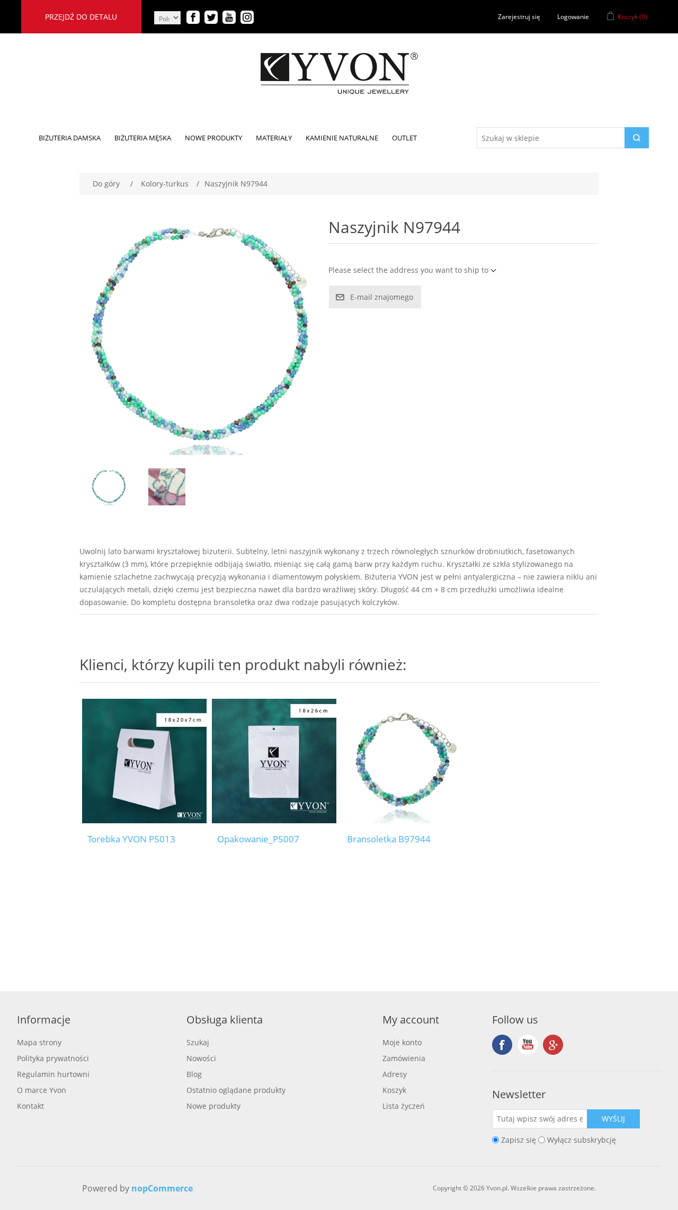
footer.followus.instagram (553, 1045)
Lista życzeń (403, 1106)
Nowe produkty (213, 1106)
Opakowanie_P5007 (258, 839)
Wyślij (613, 1119)
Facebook (502, 1045)
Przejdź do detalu (81, 17)
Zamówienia (403, 1058)
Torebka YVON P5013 (131, 839)
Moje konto (402, 1042)
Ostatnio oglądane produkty (236, 1090)
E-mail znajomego (381, 297)
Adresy (394, 1074)
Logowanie (573, 16)
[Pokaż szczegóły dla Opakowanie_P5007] (274, 761)
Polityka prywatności (53, 1058)
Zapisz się (518, 1140)
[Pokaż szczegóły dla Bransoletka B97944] (404, 761)
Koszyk (394, 1090)
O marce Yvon (41, 1090)
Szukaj (197, 1042)
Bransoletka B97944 (389, 839)
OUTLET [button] (404, 138)
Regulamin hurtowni (53, 1074)
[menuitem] (70, 138)
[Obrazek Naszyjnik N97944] (108, 486)
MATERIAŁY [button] (274, 138)
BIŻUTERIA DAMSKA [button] (70, 138)
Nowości (201, 1058)
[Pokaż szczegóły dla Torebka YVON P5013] (144, 761)
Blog (194, 1074)
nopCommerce (162, 1188)
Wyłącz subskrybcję (581, 1140)
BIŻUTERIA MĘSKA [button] (142, 138)
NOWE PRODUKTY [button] (213, 138)
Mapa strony (39, 1042)
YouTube (528, 1045)
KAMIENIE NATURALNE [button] (342, 138)
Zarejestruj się (519, 16)
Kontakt (30, 1106)
